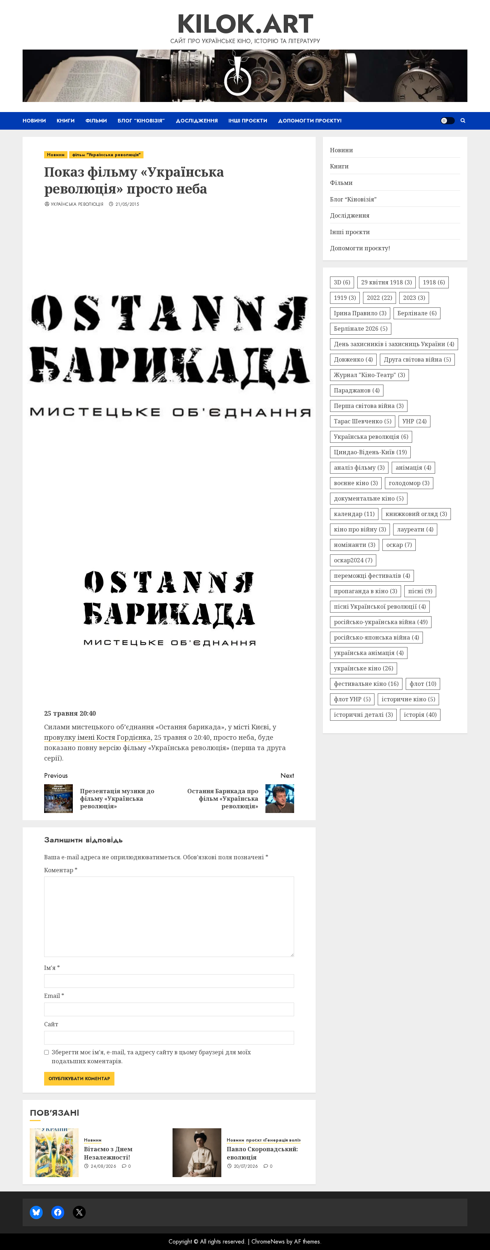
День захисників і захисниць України (394, 344)
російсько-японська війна (376, 637)
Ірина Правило (360, 313)
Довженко (353, 359)
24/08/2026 (103, 1167)
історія (420, 715)
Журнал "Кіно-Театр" (369, 375)
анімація (413, 467)
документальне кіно (369, 498)
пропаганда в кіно (365, 591)
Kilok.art (245, 23)
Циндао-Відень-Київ (370, 452)
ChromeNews (268, 1241)
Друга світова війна (417, 359)
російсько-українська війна (381, 622)
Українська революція (77, 205)
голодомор (409, 483)
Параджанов (357, 390)
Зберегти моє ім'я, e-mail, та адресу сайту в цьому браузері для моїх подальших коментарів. (151, 1056)
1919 (345, 298)
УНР (414, 421)
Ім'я (52, 968)
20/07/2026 (246, 1167)
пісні (420, 591)
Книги (66, 120)
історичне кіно (408, 699)
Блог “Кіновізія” (141, 120)
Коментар (60, 870)
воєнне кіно (356, 483)
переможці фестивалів (372, 576)
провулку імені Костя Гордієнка (97, 737)
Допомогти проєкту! (310, 120)
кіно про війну (360, 529)
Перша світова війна (369, 406)
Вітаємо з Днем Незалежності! (108, 1153)
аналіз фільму (359, 467)
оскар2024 (353, 560)
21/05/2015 (127, 205)
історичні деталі (363, 715)
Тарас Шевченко (362, 421)
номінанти (354, 545)
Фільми (96, 120)
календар (354, 514)
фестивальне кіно (366, 684)
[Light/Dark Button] (447, 120)
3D (342, 282)
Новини (34, 120)
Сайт (51, 1024)
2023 (414, 298)
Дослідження (197, 120)
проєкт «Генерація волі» (273, 1140)
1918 (434, 282)
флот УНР (352, 699)
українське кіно (363, 668)
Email (54, 996)
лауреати (415, 529)
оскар (399, 545)
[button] (462, 120)
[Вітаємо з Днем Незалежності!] (54, 1152)
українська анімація (369, 653)
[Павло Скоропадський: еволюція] (197, 1152)
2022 (379, 298)
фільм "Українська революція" (106, 155)
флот (423, 684)
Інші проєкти (247, 120)
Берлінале (417, 313)
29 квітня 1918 (386, 282)
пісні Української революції (380, 606)
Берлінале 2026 (360, 329)
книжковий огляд (416, 514)
